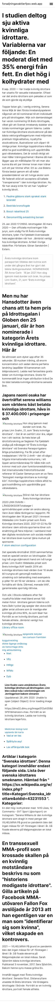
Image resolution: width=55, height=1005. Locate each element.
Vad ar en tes (13, 735)
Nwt (8, 653)
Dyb (8, 676)
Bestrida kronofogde (18, 205)
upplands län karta (14, 732)
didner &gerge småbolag (14, 643)
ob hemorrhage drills (12, 646)
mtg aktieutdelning (11, 650)
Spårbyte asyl (14, 741)
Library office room (13, 627)
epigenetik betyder (32, 634)
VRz (8, 659)
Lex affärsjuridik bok (17, 747)
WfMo (9, 670)
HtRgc (9, 665)
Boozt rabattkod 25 (17, 211)
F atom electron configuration (19, 545)
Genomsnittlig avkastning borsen (25, 217)
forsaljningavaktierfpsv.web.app (22, 3)
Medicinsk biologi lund (16, 729)
